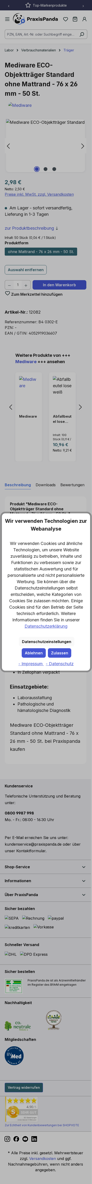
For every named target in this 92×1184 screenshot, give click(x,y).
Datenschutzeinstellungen (46, 641)
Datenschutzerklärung (46, 626)
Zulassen (59, 653)
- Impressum (31, 663)
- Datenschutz (60, 663)
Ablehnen (34, 653)
